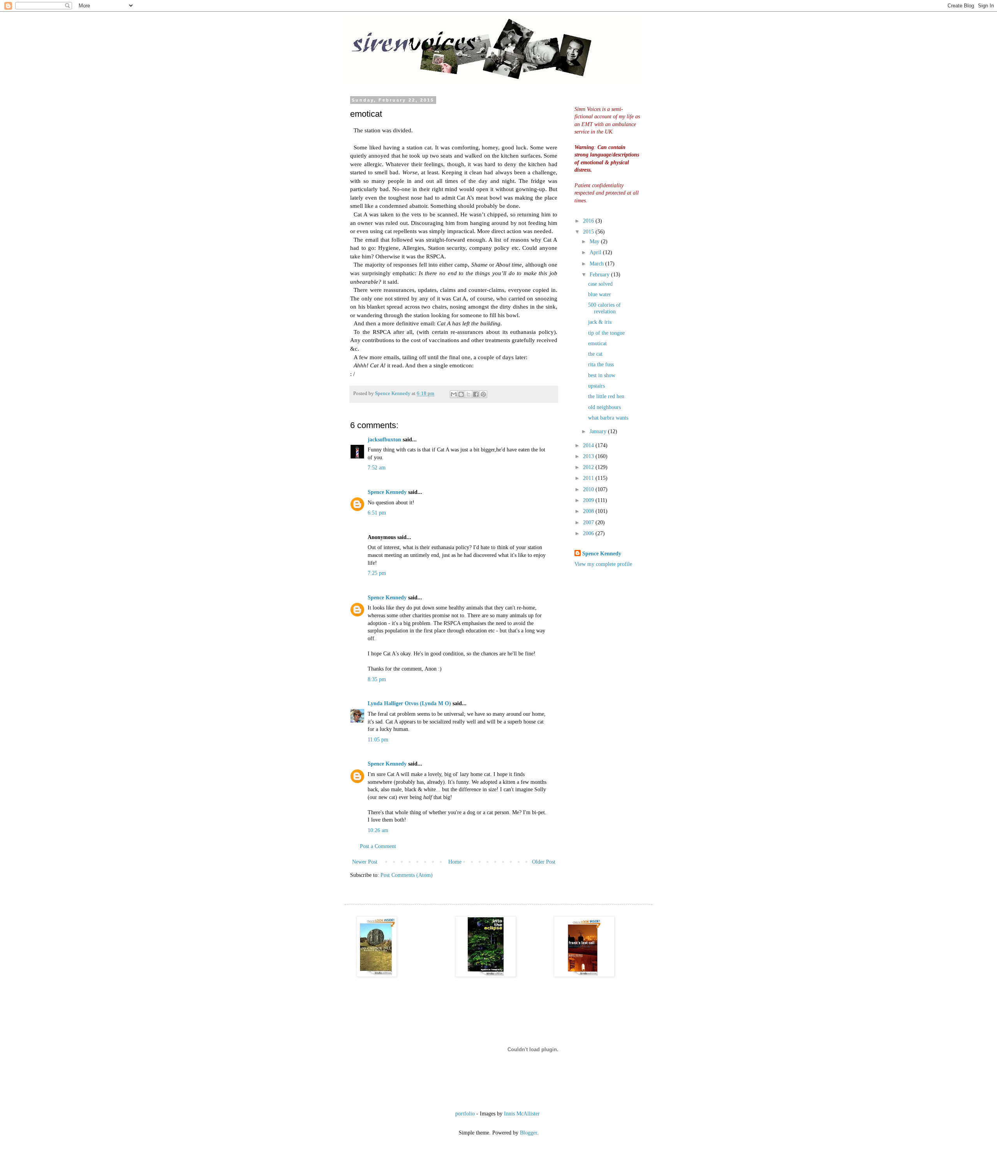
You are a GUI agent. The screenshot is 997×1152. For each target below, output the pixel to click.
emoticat (597, 343)
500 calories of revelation (604, 308)
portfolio (465, 1114)
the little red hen (606, 396)
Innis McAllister (522, 1114)
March (597, 264)
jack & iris (599, 322)
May (595, 241)
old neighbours (604, 407)
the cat (595, 354)
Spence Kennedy (387, 492)
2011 (589, 478)
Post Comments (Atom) (406, 875)
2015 (589, 232)
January (599, 431)
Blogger (528, 1133)
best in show (601, 375)
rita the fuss (601, 364)
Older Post (543, 862)
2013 (589, 456)
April (596, 252)
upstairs (596, 386)
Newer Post (364, 862)
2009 (589, 500)
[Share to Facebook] (476, 394)
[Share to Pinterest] (483, 394)
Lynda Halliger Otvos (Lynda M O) (409, 703)
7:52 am (377, 468)
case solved (600, 284)
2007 (589, 522)
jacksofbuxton (384, 440)
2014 (589, 445)
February (600, 274)
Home (455, 862)
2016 (589, 221)
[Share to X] (468, 394)
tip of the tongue (606, 333)
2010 (589, 489)
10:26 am (378, 830)
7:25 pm (377, 573)
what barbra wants (608, 418)
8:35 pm (377, 679)
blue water (599, 294)
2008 (589, 511)
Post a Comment (378, 846)
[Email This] (454, 394)
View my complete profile (603, 564)
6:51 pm (377, 513)
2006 (589, 533)
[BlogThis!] (461, 394)
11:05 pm (378, 740)
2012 (589, 467)
